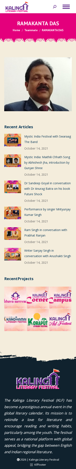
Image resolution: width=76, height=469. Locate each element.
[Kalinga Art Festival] (60, 320)
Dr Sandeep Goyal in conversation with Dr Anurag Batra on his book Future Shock (47, 188)
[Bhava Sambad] (15, 298)
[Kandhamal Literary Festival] (15, 320)
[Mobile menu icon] (66, 6)
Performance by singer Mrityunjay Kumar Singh (47, 212)
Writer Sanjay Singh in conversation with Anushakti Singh (47, 253)
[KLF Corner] (38, 298)
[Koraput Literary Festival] (38, 320)
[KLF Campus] (60, 298)
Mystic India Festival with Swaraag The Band (47, 139)
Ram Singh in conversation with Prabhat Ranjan (45, 232)
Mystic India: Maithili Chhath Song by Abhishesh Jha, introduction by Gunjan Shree (47, 162)
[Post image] (12, 140)
